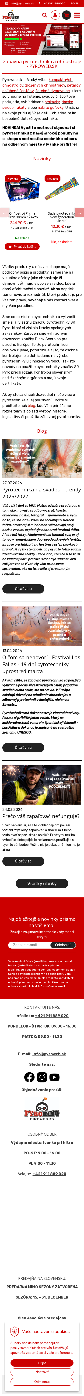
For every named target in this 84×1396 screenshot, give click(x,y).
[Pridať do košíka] (22, 246)
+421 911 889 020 (52, 1016)
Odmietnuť (42, 1382)
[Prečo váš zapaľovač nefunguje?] (42, 784)
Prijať (42, 1363)
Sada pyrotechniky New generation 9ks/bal (62, 217)
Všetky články (42, 883)
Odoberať (63, 945)
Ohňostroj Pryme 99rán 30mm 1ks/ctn (22, 215)
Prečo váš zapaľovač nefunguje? (41, 815)
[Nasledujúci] (79, 212)
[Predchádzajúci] (4, 212)
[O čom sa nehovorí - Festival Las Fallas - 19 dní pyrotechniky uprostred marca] (42, 626)
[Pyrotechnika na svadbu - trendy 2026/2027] (42, 458)
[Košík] (66, 15)
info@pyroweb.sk (22, 3)
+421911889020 (54, 3)
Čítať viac (23, 589)
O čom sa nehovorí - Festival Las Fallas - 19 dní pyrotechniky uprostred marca (41, 664)
